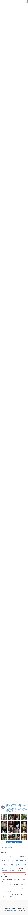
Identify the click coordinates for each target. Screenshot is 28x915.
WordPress (10, 910)
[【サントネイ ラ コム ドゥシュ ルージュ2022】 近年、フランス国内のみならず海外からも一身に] (17, 817)
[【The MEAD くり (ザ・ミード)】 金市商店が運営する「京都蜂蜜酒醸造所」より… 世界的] (24, 837)
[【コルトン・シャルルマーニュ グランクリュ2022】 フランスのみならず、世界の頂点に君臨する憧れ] (11, 824)
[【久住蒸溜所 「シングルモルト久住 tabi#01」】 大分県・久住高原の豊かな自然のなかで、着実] (17, 837)
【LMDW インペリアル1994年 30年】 (10, 856)
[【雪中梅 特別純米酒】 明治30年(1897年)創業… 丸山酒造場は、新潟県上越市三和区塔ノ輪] (24, 817)
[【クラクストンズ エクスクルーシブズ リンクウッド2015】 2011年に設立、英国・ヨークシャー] (11, 817)
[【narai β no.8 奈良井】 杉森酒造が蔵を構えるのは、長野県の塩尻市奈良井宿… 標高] (17, 824)
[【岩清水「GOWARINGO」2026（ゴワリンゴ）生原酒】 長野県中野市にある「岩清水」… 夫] (4, 817)
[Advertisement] (14, 785)
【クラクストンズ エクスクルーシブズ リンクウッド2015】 (14, 885)
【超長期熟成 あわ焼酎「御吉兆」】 (9, 870)
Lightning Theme (16, 910)
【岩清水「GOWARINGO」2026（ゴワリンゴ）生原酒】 (13, 880)
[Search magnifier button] (25, 874)
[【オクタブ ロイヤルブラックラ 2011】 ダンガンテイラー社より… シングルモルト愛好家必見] (24, 824)
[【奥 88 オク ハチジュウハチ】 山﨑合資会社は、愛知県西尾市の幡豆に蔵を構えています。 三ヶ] (4, 837)
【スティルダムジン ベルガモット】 (9, 868)
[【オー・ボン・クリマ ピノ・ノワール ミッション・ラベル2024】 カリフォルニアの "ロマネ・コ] (4, 830)
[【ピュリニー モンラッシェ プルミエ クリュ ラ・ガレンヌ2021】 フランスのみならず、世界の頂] (24, 830)
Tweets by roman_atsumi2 (7, 847)
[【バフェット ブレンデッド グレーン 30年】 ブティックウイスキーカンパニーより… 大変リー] (17, 830)
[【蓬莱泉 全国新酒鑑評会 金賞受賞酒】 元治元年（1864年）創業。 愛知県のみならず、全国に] (11, 830)
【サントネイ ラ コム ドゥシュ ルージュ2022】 (12, 888)
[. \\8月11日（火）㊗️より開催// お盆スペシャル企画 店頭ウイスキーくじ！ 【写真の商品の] (11, 837)
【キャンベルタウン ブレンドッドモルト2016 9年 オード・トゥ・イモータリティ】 (14, 895)
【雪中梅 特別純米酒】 (7, 891)
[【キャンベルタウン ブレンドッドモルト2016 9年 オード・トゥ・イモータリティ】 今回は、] (4, 824)
